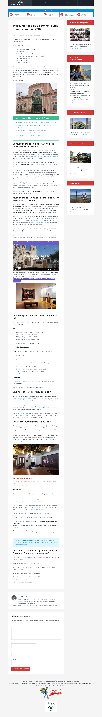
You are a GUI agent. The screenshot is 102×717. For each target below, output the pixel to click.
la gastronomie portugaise (36, 509)
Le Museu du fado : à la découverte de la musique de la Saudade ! (36, 122)
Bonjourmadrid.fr (41, 685)
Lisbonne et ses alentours (26, 582)
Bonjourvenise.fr (55, 683)
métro (20, 369)
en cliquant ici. (78, 48)
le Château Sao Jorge (36, 156)
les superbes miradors (51, 156)
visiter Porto (74, 101)
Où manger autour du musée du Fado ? (29, 136)
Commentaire (16, 626)
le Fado (18, 191)
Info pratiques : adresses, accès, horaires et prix (31, 130)
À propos (57, 681)
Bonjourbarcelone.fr (44, 683)
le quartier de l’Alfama (22, 398)
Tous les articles (49, 681)
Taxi (19, 373)
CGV (78, 681)
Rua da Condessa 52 (19, 481)
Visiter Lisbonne (20, 3)
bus (19, 367)
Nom (13, 642)
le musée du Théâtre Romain (39, 408)
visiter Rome (74, 103)
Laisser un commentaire (33, 35)
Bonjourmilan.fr (61, 685)
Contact (63, 681)
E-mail (13, 651)
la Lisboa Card (25, 343)
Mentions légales (72, 681)
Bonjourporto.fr (24, 683)
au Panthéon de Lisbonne (41, 222)
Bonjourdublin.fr (51, 685)
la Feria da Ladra (23, 415)
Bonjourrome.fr (33, 683)
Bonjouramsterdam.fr (77, 683)
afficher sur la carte (31, 481)
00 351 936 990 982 (45, 481)
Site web (14, 659)
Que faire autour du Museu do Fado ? (28, 133)
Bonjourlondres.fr (66, 683)
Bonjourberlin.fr (88, 683)
